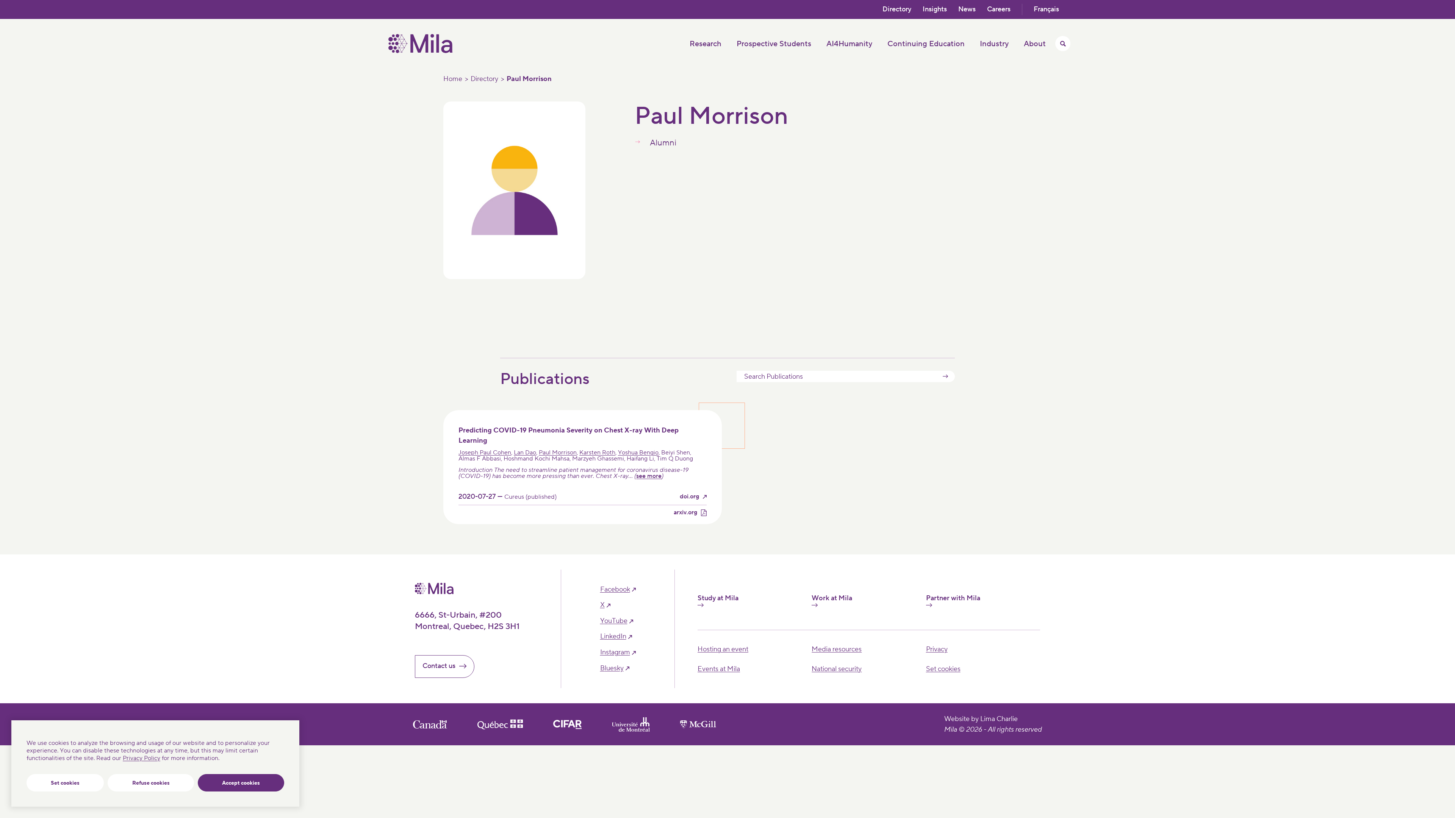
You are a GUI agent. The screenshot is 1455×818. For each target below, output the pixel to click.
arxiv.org (685, 512)
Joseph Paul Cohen (484, 452)
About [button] (1035, 44)
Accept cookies (241, 783)
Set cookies (65, 783)
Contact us (438, 666)
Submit (945, 376)
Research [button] (705, 44)
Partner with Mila (953, 598)
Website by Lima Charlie (981, 719)
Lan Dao (525, 452)
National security (837, 669)
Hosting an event (723, 649)
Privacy (937, 649)
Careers (999, 9)
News (967, 9)
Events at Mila (719, 669)
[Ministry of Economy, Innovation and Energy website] (500, 724)
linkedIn (613, 636)
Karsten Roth (597, 452)
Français (1046, 9)
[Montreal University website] (631, 724)
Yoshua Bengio (638, 452)
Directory (896, 9)
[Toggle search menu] (1062, 43)
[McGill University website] (698, 724)
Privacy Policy (141, 758)
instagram (615, 652)
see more (649, 476)
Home (452, 79)
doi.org (689, 496)
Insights (935, 9)
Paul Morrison (558, 452)
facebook (615, 589)
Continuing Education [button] (926, 44)
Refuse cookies (151, 783)
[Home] (420, 51)
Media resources (837, 649)
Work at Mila (832, 598)
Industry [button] (994, 44)
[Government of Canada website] (430, 724)
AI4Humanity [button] (849, 44)
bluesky (612, 668)
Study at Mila (718, 598)
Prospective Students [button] (774, 44)
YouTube (613, 621)
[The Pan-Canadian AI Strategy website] (567, 724)
